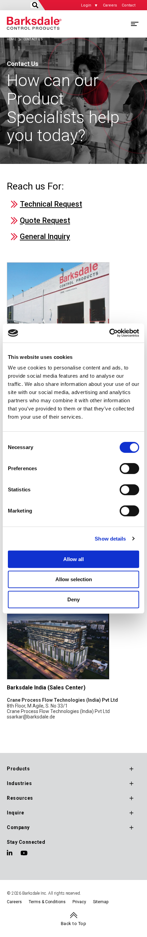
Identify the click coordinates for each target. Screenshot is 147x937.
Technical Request (51, 204)
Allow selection (73, 579)
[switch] (129, 468)
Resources (20, 798)
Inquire (15, 812)
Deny (73, 599)
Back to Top (73, 923)
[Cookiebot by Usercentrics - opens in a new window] (109, 332)
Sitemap (100, 901)
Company (18, 827)
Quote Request (45, 220)
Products (18, 768)
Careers (110, 5)
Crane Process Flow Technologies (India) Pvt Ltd (58, 711)
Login (86, 5)
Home (11, 39)
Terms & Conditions (47, 901)
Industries (19, 783)
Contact (128, 5)
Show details (110, 539)
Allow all (73, 559)
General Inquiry (45, 236)
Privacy (79, 901)
